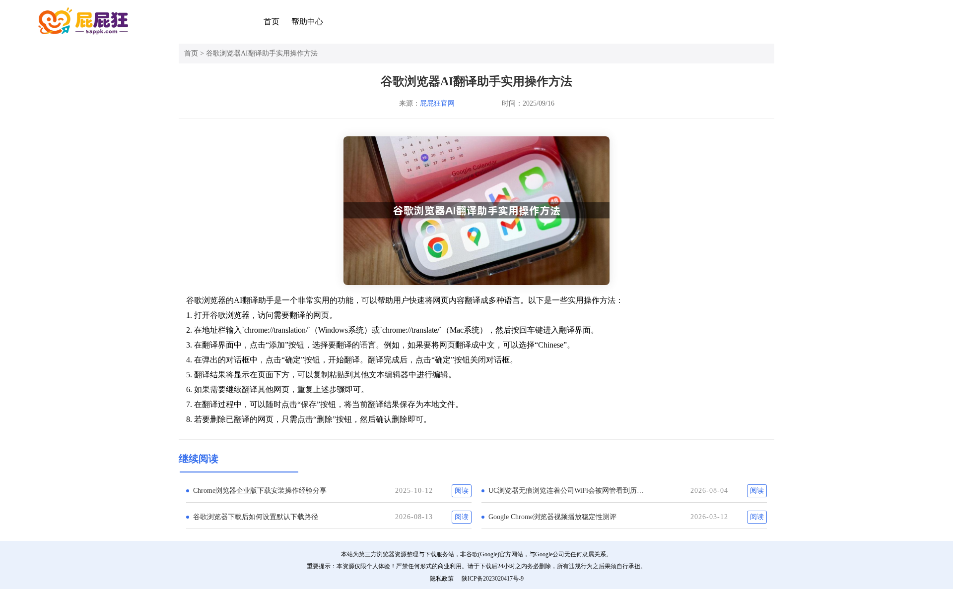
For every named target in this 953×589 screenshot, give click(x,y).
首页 (271, 21)
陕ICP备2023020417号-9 (493, 578)
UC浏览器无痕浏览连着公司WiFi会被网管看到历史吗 (569, 490)
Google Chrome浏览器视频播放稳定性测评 (552, 517)
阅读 (462, 490)
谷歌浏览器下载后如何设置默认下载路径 (255, 517)
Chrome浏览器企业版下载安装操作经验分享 (260, 490)
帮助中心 (307, 21)
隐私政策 (442, 578)
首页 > (195, 53)
